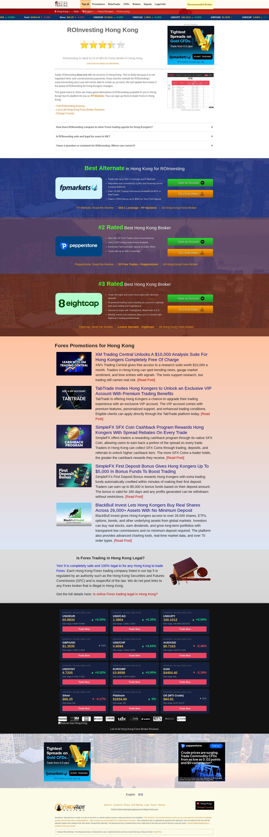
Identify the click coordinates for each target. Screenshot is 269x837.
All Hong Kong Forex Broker (179, 207)
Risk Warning (137, 805)
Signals (148, 4)
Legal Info (160, 4)
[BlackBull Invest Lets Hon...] (74, 525)
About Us (108, 805)
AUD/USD (256, 17)
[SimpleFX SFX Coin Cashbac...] (74, 447)
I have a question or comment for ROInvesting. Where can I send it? (134, 146)
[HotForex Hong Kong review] (134, 720)
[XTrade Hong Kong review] (110, 720)
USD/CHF (218, 17)
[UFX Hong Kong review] (122, 720)
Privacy (127, 805)
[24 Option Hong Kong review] (169, 720)
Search (154, 805)
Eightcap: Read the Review (96, 326)
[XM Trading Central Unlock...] (74, 374)
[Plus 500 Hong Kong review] (62, 720)
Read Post (157, 832)
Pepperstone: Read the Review (94, 264)
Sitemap (161, 805)
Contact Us (118, 805)
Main (76, 11)
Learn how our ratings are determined (103, 63)
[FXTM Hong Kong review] (181, 720)
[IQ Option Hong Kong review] (145, 720)
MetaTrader (114, 4)
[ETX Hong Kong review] (157, 720)
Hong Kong (62, 11)
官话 (140, 794)
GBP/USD (187, 17)
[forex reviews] (70, 811)
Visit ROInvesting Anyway (70, 106)
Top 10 (85, 4)
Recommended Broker (200, 4)
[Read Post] (146, 380)
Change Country (65, 113)
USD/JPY (146, 17)
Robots (137, 4)
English (88, 11)
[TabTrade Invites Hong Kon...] (74, 408)
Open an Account (188, 182)
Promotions (98, 4)
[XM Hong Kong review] (74, 720)
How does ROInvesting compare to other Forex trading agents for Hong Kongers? (134, 127)
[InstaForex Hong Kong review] (98, 720)
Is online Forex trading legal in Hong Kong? (125, 594)
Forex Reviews (105, 11)
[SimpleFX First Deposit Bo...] (74, 486)
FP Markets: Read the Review (95, 207)
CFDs (126, 4)
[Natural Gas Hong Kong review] (72, 723)
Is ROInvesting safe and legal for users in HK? (134, 136)
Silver (34, 17)
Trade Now (84, 629)
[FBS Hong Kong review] (86, 720)
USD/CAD (109, 17)
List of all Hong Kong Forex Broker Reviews (80, 109)
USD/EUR (69, 17)
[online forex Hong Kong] (63, 6)
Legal (146, 805)
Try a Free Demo (188, 193)
